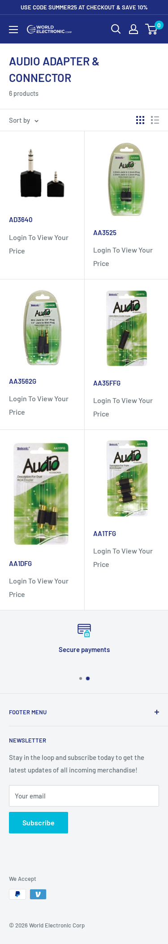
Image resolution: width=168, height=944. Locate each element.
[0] (151, 29)
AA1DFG (20, 563)
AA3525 (104, 232)
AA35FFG (107, 383)
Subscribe (38, 822)
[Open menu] (13, 29)
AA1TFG (104, 533)
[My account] (133, 29)
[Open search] (116, 29)
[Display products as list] (155, 120)
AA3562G (22, 381)
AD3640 (21, 219)
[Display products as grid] (140, 120)
